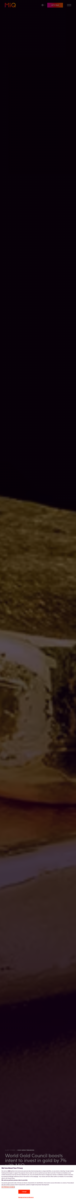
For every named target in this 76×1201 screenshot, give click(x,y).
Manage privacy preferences (26, 1197)
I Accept (24, 1191)
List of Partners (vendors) (8, 1187)
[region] (38, 1183)
